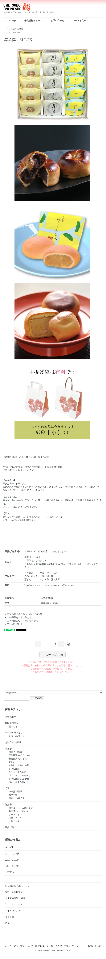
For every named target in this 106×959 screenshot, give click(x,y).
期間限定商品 (11, 723)
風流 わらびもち (17, 736)
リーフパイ (14, 814)
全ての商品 (10, 717)
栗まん (12, 762)
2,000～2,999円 (12, 860)
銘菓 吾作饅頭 (15, 752)
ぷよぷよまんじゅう (18, 782)
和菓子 (8, 748)
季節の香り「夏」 (14, 733)
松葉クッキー (15, 821)
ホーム (5, 29)
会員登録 (9, 917)
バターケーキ (15, 818)
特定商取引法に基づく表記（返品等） (26, 614)
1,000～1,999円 (12, 853)
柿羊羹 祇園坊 (15, 791)
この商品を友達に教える (19, 617)
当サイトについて (14, 904)
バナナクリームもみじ (20, 775)
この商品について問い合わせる (22, 621)
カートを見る (79, 20)
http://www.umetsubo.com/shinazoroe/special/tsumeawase (49, 585)
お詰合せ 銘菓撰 (17, 29)
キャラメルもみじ (17, 772)
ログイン (9, 923)
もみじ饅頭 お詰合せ (19, 778)
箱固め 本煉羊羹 (17, 798)
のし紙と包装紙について (17, 885)
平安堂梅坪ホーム (33, 20)
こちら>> (63, 551)
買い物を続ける (15, 624)
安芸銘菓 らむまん (18, 758)
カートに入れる (54, 654)
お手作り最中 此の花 (19, 765)
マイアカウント (13, 910)
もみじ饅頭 (14, 768)
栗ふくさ (13, 726)
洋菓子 (8, 804)
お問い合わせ (57, 20)
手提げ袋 (9, 827)
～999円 (9, 847)
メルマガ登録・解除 (15, 898)
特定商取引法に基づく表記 (48, 946)
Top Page (11, 20)
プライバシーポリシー (75, 946)
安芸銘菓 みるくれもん (20, 755)
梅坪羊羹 (13, 795)
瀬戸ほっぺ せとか (18, 811)
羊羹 (7, 788)
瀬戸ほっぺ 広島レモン (21, 808)
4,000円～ (9, 872)
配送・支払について (15, 892)
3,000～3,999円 (16, 32)
